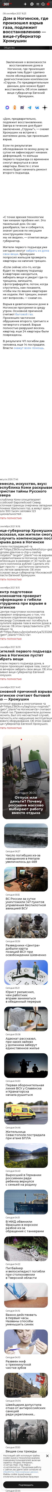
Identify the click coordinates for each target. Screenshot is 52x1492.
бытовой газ (24, 314)
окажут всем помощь (29, 348)
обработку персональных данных (20, 1472)
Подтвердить (26, 1485)
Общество (9, 47)
